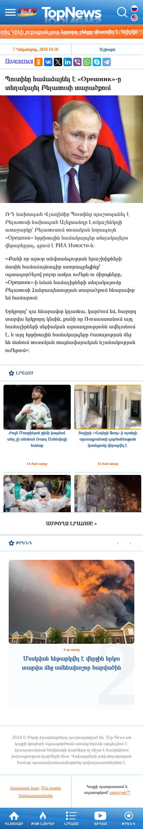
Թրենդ (129, 824)
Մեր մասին (51, 787)
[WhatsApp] (87, 62)
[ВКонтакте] (48, 62)
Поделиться (19, 61)
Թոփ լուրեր (42, 824)
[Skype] (97, 62)
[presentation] (117, 543)
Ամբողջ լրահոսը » (71, 523)
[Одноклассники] (38, 62)
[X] (58, 62)
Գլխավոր (14, 824)
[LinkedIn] (68, 62)
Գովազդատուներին (35, 795)
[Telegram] (106, 62)
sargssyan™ (120, 792)
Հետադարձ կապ (25, 787)
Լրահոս (71, 824)
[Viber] (77, 62)
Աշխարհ (107, 49)
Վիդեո (100, 824)
